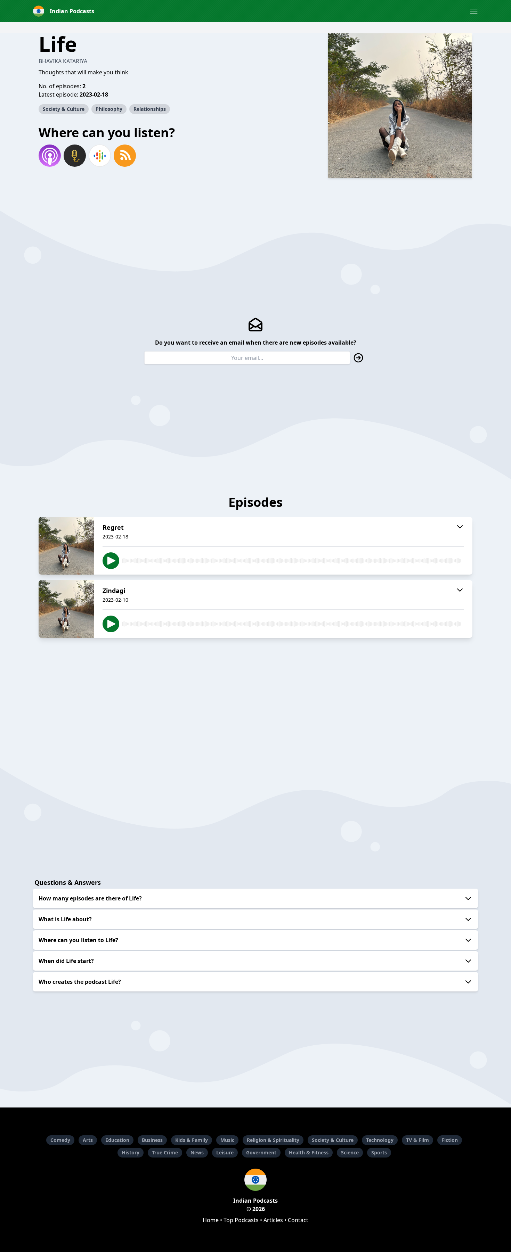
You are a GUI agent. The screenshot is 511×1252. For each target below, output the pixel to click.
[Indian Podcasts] (255, 1180)
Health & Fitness (308, 1152)
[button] (474, 11)
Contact (298, 1220)
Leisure (225, 1152)
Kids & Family (191, 1140)
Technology (380, 1140)
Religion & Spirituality (273, 1140)
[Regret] (66, 546)
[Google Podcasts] (99, 155)
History (130, 1152)
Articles (273, 1220)
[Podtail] (74, 155)
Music (227, 1140)
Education (117, 1140)
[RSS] (124, 155)
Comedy (60, 1140)
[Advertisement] (255, 692)
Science (350, 1152)
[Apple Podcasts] (49, 155)
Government (261, 1152)
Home (211, 1220)
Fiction (449, 1140)
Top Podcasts (241, 1220)
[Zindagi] (66, 609)
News (197, 1152)
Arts (88, 1140)
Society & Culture (63, 109)
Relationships (149, 109)
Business (152, 1140)
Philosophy (109, 109)
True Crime (165, 1152)
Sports (379, 1152)
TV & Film (417, 1140)
